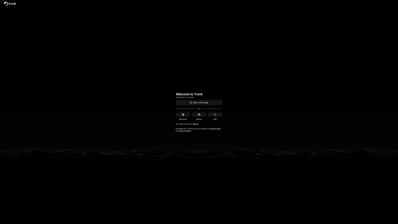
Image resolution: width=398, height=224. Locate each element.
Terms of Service (185, 131)
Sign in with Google (200, 103)
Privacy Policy (216, 129)
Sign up (195, 124)
